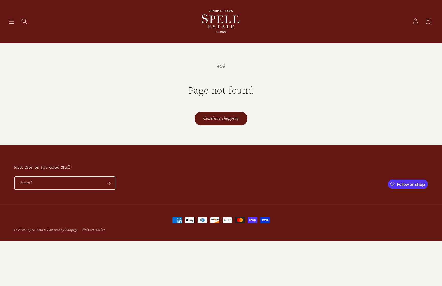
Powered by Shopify (62, 230)
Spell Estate (37, 230)
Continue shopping (221, 118)
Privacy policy (94, 229)
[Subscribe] (109, 183)
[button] (12, 21)
